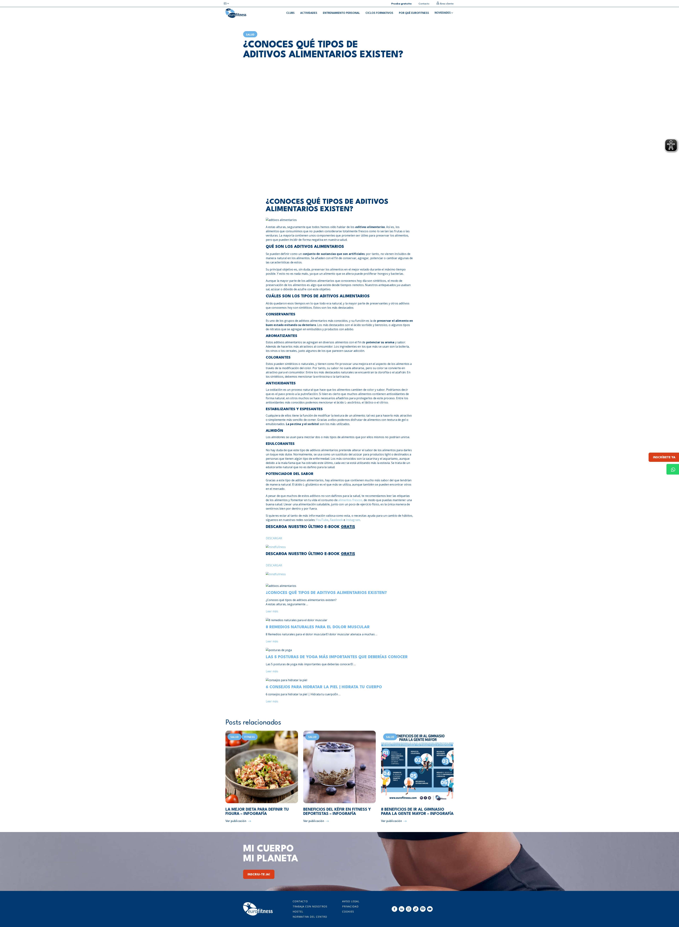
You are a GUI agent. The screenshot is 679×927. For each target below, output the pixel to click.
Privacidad (350, 906)
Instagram (353, 520)
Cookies (348, 911)
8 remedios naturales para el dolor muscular (318, 627)
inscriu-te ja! (259, 874)
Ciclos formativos (379, 13)
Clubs (290, 13)
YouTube (322, 520)
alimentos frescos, (350, 500)
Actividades (308, 13)
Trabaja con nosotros (310, 906)
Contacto (300, 901)
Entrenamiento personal (341, 13)
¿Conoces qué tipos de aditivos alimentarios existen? (326, 593)
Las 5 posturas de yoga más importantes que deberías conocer (337, 657)
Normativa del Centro (310, 916)
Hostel (298, 911)
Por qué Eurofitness (414, 13)
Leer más (272, 611)
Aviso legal (350, 901)
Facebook (336, 520)
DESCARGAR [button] (274, 538)
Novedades (443, 13)
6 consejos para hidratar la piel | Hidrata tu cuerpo (324, 687)
